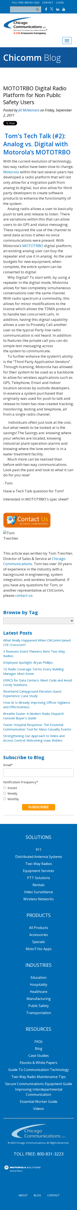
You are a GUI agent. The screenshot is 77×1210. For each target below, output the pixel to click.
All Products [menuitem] (38, 927)
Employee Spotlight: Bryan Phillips (28, 662)
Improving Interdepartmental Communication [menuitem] (38, 1092)
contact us (24, 595)
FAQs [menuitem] (38, 1041)
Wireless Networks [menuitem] (38, 899)
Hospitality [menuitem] (38, 984)
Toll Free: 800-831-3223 (25, 2)
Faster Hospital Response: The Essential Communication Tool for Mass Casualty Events (37, 727)
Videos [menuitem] (38, 1108)
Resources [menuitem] (38, 1029)
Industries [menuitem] (38, 965)
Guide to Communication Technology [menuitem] (38, 1069)
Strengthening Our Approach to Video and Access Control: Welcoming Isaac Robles (34, 738)
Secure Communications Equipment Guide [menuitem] (38, 1083)
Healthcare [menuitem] (38, 991)
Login (60, 2)
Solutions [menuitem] (38, 837)
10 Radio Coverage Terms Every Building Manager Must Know (33, 671)
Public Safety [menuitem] (38, 1005)
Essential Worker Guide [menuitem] (38, 1101)
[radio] (38, 788)
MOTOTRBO (32, 245)
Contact (47, 2)
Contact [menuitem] (53, 1195)
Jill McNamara (28, 110)
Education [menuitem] (38, 977)
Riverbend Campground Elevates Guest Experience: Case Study (32, 693)
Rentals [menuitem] (38, 885)
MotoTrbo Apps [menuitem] (39, 948)
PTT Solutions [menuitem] (38, 877)
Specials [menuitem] (38, 941)
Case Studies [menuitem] (38, 1055)
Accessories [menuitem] (38, 934)
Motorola (11, 171)
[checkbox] (38, 793)
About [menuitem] (23, 1195)
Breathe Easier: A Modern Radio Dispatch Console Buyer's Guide (33, 715)
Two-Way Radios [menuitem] (38, 863)
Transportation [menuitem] (38, 1012)
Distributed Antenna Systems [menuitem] (38, 856)
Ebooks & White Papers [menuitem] (38, 1062)
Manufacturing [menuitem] (39, 998)
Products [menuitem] (39, 915)
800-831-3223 (50, 1154)
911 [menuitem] (38, 849)
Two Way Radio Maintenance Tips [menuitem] (38, 1076)
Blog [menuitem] (38, 1048)
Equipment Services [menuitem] (38, 870)
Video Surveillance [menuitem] (38, 892)
